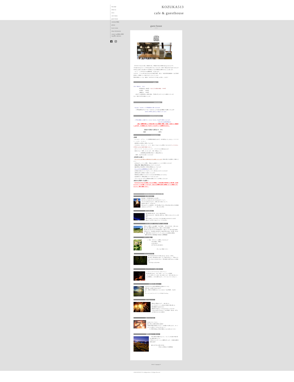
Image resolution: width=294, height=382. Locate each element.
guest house (114, 19)
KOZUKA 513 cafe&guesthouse (144, 372)
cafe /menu (114, 15)
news (112, 12)
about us (113, 9)
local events (114, 28)
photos (113, 25)
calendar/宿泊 (115, 22)
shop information (116, 31)
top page (113, 6)
